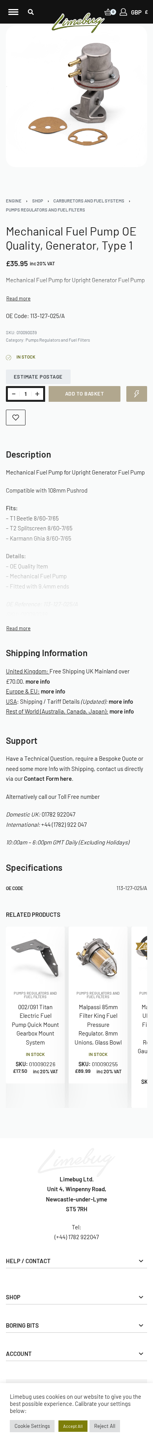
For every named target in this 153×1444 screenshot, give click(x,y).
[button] (31, 12)
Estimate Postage (38, 376)
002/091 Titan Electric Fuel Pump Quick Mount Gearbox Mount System (35, 1024)
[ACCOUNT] (123, 12)
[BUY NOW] (136, 394)
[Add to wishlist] (16, 417)
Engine (14, 200)
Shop (37, 200)
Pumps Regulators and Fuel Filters (45, 209)
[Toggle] (18, 298)
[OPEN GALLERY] (76, 96)
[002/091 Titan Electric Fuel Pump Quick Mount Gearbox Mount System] (35, 956)
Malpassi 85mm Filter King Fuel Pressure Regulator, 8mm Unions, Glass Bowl (98, 1024)
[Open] (13, 12)
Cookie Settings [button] (32, 1426)
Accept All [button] (73, 1426)
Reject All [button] (104, 1426)
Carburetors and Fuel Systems (88, 200)
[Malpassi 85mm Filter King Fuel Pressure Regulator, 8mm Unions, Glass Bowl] (98, 956)
